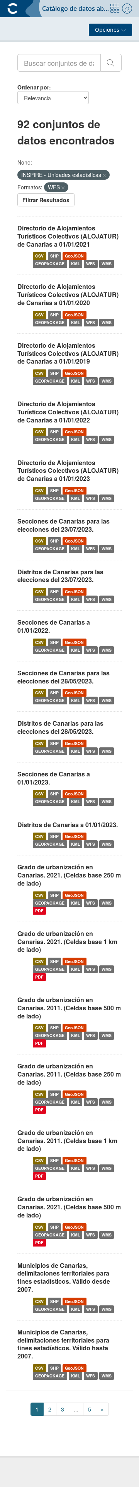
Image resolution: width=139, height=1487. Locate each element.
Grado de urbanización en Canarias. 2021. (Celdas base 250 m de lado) (69, 875)
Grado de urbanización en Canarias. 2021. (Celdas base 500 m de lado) (69, 1206)
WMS (107, 263)
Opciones (108, 29)
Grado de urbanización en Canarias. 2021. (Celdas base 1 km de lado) (67, 941)
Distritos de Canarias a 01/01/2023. (67, 824)
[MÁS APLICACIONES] (115, 8)
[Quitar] (104, 175)
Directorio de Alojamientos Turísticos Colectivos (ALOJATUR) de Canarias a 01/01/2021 (68, 236)
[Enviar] (111, 63)
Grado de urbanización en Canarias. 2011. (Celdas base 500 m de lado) (69, 1007)
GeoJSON (74, 256)
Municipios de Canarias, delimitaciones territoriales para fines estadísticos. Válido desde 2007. (63, 1277)
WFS (90, 263)
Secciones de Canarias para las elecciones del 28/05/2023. (63, 676)
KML (75, 263)
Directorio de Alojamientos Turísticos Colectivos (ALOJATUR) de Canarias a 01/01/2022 (68, 411)
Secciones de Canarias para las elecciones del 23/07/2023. (63, 525)
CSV (39, 256)
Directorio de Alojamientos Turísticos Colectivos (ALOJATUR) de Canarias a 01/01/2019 (68, 353)
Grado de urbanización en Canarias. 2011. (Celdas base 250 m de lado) (69, 1074)
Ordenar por (33, 87)
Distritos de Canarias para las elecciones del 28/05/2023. (60, 727)
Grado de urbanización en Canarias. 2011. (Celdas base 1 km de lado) (67, 1140)
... (76, 1409)
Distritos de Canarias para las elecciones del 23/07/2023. (60, 575)
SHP (54, 256)
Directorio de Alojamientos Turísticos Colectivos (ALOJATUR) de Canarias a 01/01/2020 (68, 294)
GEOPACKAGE (49, 263)
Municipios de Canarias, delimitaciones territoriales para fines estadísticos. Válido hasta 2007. (63, 1343)
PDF (39, 910)
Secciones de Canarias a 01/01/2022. (53, 626)
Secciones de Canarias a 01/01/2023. (53, 777)
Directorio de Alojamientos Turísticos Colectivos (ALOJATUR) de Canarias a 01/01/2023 (68, 470)
